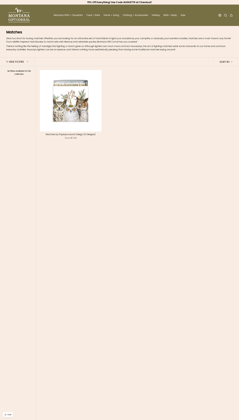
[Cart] (231, 15)
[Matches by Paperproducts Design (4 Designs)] (70, 101)
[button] (68, 15)
